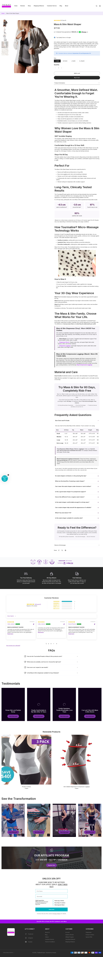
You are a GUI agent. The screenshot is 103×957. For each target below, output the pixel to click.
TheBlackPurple (41, 952)
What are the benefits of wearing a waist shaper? (70, 481)
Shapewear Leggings (65, 345)
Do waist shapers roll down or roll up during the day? (70, 476)
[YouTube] (26, 942)
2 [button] (48, 643)
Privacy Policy (56, 913)
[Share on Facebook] (58, 550)
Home (3, 13)
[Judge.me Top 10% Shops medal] (52, 562)
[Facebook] (26, 934)
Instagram (30, 938)
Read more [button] (10, 633)
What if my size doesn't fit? (63, 512)
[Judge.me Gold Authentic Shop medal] (33, 562)
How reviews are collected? (13, 645)
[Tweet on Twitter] (62, 550)
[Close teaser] (8, 475)
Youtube (30, 941)
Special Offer (89, 937)
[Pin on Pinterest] (65, 550)
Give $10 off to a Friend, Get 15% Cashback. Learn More (51, 921)
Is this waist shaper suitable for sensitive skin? (69, 518)
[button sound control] (23, 835)
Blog (46, 934)
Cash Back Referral (70, 939)
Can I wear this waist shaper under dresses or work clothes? (73, 486)
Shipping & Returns (70, 941)
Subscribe (51, 909)
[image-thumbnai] (5, 23)
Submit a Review (69, 934)
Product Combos (90, 934)
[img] (10, 622)
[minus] (55, 67)
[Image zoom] (29, 46)
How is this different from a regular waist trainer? (70, 497)
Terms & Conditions (50, 941)
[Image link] (13, 704)
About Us (47, 932)
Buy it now (77, 77)
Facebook (30, 934)
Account (67, 932)
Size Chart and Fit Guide (62, 420)
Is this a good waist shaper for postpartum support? (70, 491)
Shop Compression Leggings (84, 364)
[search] (96, 5)
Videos (47, 937)
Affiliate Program (69, 937)
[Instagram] (26, 938)
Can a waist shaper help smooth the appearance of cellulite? (73, 507)
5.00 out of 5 (38, 604)
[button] (57, 20)
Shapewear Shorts (64, 342)
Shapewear (88, 932)
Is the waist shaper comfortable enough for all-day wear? (72, 502)
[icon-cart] (99, 5)
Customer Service (49, 939)
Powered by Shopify (51, 952)
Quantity (56, 64)
